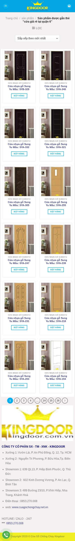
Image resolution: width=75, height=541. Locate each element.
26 (58, 400)
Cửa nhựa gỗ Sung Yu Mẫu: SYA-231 (19, 320)
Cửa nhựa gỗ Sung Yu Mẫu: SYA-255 (55, 204)
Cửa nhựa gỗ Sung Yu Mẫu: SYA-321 (55, 146)
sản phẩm (28, 18)
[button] (6, 6)
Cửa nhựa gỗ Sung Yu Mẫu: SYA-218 (55, 320)
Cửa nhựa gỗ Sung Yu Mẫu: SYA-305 (19, 204)
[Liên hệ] (6, 535)
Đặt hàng (19, 96)
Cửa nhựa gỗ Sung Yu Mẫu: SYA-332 (19, 146)
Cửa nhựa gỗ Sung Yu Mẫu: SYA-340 (55, 88)
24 (44, 400)
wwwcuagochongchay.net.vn (30, 507)
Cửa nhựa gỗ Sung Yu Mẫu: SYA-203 (19, 378)
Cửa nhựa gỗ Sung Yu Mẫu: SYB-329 (19, 88)
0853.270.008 (14, 523)
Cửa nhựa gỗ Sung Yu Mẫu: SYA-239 (55, 262)
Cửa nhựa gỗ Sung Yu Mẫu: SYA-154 (55, 378)
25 (51, 400)
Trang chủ (11, 18)
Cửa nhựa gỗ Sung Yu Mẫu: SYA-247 (19, 262)
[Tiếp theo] (65, 401)
